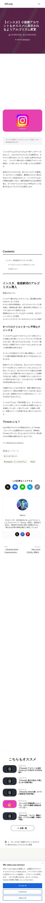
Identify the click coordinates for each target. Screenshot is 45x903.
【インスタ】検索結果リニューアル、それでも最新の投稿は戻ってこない (29, 805)
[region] (22, 882)
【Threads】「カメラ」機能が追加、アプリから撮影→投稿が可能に (29, 817)
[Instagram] (22, 534)
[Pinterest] (28, 534)
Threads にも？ (13, 269)
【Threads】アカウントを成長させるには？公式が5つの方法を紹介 (30, 770)
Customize (22, 892)
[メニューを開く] (39, 4)
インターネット (11, 456)
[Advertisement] (22, 79)
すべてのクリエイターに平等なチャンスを (21, 265)
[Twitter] (17, 534)
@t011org (26, 40)
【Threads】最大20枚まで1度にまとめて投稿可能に (30, 781)
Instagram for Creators (14, 443)
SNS (33, 462)
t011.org (8, 4)
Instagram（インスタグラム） (16, 462)
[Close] (42, 863)
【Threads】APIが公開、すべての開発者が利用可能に (30, 793)
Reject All (22, 898)
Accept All (22, 886)
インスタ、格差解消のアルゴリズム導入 (19, 260)
